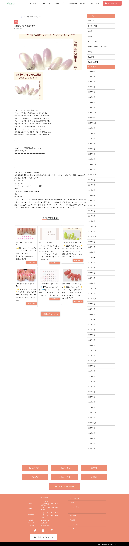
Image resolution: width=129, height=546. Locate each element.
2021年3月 (91, 397)
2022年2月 (91, 340)
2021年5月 (91, 386)
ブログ (64, 3)
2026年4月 (91, 92)
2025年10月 (92, 123)
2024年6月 (91, 195)
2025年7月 (91, 133)
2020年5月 (91, 448)
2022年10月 (92, 299)
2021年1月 (91, 407)
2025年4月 (91, 149)
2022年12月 (92, 288)
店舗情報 (82, 3)
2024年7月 (91, 190)
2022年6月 (91, 319)
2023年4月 (91, 268)
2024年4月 (91, 206)
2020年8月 (91, 433)
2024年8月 (91, 185)
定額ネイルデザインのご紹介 (97, 46)
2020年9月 (91, 428)
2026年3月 (91, 97)
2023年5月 (91, 262)
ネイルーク (43, 497)
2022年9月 (91, 304)
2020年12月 (92, 412)
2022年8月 (91, 309)
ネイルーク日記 (93, 26)
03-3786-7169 (45, 520)
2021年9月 (91, 366)
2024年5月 (91, 200)
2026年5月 (91, 87)
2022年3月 (91, 335)
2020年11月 (92, 417)
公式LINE (44, 523)
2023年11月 (92, 231)
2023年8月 (91, 247)
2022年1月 (91, 345)
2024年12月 (92, 164)
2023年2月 (91, 278)
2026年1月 (91, 107)
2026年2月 (91, 102)
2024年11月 (92, 169)
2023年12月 (92, 226)
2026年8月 (91, 71)
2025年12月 (92, 112)
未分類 (90, 52)
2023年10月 (92, 237)
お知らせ (91, 21)
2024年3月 (91, 211)
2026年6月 (91, 81)
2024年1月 (91, 221)
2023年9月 (91, 242)
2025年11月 (92, 118)
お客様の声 (73, 3)
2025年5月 (91, 143)
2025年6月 (91, 138)
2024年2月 (91, 216)
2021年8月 (91, 371)
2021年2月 (91, 402)
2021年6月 (91, 381)
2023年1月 (91, 283)
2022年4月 (91, 330)
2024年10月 (92, 174)
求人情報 (91, 57)
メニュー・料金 (54, 3)
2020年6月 (91, 443)
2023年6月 (91, 257)
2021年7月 (91, 376)
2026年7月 (91, 76)
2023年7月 (91, 252)
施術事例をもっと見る (50, 314)
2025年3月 (91, 154)
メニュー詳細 (92, 41)
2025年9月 (91, 128)
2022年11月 (92, 293)
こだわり (43, 3)
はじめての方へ (32, 3)
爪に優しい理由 (93, 62)
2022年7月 (91, 314)
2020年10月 (92, 423)
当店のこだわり (64, 468)
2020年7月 (91, 438)
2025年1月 (91, 159)
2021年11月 (92, 355)
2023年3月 (91, 273)
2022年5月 (91, 324)
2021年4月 (91, 392)
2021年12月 (92, 350)
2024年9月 (91, 180)
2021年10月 (92, 361)
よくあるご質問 (93, 3)
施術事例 (94, 468)
